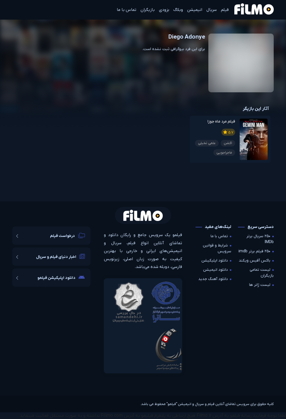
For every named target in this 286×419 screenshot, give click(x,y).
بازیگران (147, 10)
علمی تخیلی (207, 143)
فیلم (225, 10)
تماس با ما (126, 10)
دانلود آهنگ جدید (213, 279)
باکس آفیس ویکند (254, 260)
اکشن (228, 143)
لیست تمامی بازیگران (262, 272)
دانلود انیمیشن (215, 269)
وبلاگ (178, 10)
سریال (211, 10)
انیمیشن (194, 10)
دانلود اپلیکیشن (214, 260)
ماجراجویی (224, 152)
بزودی (164, 10)
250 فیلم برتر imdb (254, 251)
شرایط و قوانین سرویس (217, 248)
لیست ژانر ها (259, 285)
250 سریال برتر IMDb (260, 239)
